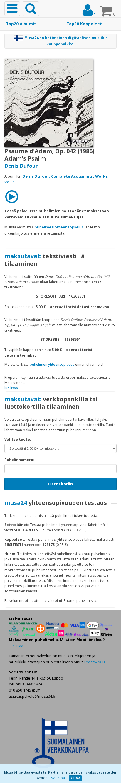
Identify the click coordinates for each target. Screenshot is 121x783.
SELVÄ (75, 778)
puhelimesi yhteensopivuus (59, 227)
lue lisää (11, 387)
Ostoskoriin (60, 484)
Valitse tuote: (17, 439)
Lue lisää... (17, 645)
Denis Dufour (21, 165)
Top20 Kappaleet (84, 23)
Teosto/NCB (94, 662)
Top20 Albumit (21, 23)
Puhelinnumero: (19, 459)
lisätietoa (57, 778)
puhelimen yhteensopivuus (52, 364)
